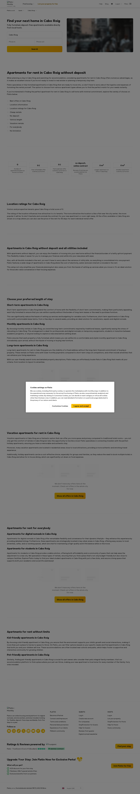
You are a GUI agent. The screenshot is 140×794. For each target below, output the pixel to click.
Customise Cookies (60, 406)
